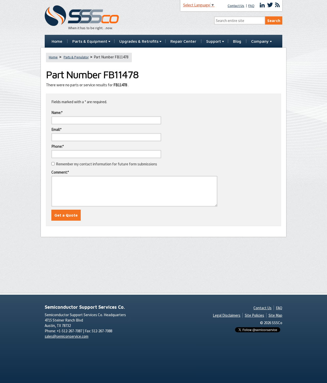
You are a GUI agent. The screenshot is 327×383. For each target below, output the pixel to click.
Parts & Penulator (76, 57)
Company (260, 41)
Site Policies (254, 315)
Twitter (270, 5)
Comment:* (60, 172)
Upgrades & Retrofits (138, 41)
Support (213, 41)
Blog (237, 41)
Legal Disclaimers (226, 315)
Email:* (56, 129)
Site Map (275, 315)
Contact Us (236, 5)
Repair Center (183, 41)
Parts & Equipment (89, 41)
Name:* (57, 112)
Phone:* (57, 146)
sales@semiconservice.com (66, 336)
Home (57, 41)
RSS (277, 5)
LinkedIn (262, 5)
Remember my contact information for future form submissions (106, 164)
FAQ (251, 5)
